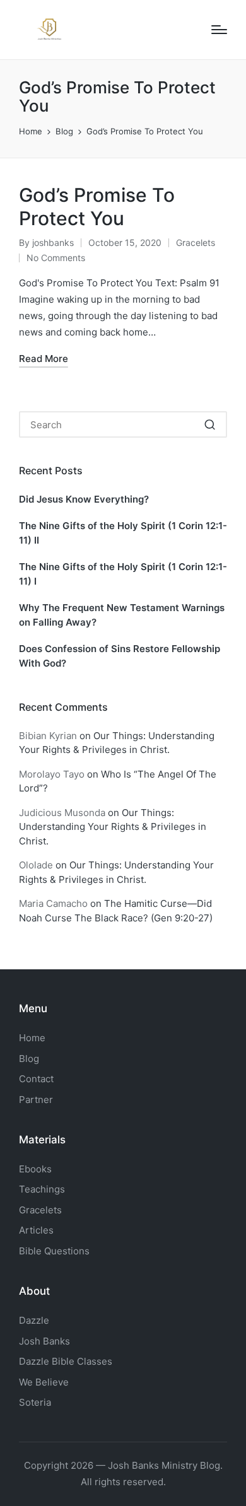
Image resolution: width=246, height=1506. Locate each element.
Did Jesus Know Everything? (84, 499)
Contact (36, 1079)
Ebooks (35, 1169)
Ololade (36, 865)
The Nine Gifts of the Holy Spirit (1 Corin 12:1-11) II (123, 533)
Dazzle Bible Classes (65, 1361)
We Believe (44, 1382)
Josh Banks (44, 1341)
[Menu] (219, 29)
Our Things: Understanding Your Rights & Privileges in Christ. (112, 827)
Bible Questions (54, 1251)
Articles (36, 1230)
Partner (36, 1100)
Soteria (35, 1402)
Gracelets (195, 242)
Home (32, 1038)
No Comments (55, 257)
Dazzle (34, 1320)
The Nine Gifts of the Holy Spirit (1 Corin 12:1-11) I (123, 574)
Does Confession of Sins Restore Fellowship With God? (119, 656)
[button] (210, 424)
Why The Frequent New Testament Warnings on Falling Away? (122, 615)
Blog (29, 1059)
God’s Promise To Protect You (97, 207)
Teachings (42, 1189)
